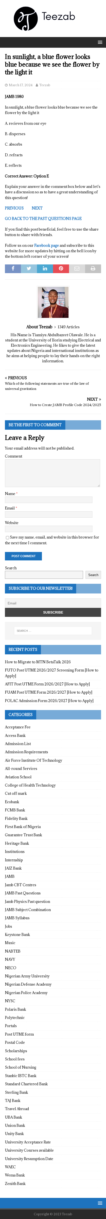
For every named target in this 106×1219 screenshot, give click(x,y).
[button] (99, 42)
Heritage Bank (17, 843)
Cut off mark (16, 793)
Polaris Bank (15, 1009)
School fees (15, 1059)
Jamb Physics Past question (27, 901)
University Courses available (29, 1150)
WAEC (10, 1167)
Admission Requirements (26, 752)
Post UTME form (19, 1034)
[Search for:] (53, 631)
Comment (13, 456)
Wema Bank (15, 1175)
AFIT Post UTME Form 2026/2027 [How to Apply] (47, 684)
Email (10, 508)
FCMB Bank (15, 810)
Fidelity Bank (16, 818)
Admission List (18, 743)
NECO (10, 968)
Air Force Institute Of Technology (33, 760)
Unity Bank (14, 1133)
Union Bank (15, 1125)
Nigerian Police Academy (26, 992)
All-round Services (21, 768)
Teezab (44, 85)
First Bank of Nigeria (23, 826)
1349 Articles (69, 327)
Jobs (8, 926)
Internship (14, 860)
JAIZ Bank (13, 868)
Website (11, 522)
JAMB (10, 876)
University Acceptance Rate (28, 1142)
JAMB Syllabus (17, 918)
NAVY (10, 959)
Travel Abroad (17, 1108)
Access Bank (15, 735)
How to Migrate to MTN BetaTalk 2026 (38, 662)
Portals (11, 1025)
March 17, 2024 (21, 85)
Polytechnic (15, 1017)
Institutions (15, 851)
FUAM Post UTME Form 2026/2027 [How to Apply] (48, 692)
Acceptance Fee (18, 727)
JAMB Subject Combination (28, 909)
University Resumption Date (29, 1158)
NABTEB (12, 951)
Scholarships (16, 1051)
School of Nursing (20, 1067)
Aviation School (18, 777)
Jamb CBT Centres (20, 885)
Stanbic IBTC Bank (20, 1075)
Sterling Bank (16, 1092)
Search (11, 568)
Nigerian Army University (27, 976)
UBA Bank (13, 1117)
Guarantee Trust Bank (23, 835)
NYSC (10, 1001)
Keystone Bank (17, 934)
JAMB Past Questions (23, 893)
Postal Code (15, 1042)
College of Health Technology (30, 785)
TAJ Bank (12, 1100)
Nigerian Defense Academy (28, 984)
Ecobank (12, 801)
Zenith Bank (15, 1183)
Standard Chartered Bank (26, 1084)
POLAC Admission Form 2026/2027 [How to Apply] (49, 700)
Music (10, 942)
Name (10, 493)
